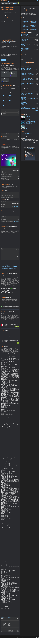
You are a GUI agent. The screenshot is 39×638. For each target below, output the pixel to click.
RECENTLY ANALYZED (16, 0)
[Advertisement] (10, 30)
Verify (7, 330)
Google (7, 297)
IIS (3, 73)
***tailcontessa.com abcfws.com (27, 84)
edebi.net (15, 265)
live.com (32, 28)
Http (4, 346)
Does (9, 274)
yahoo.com (33, 26)
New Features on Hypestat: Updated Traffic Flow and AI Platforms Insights (31, 122)
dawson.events (24, 47)
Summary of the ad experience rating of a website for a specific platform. (9, 187)
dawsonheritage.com (25, 48)
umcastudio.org (24, 43)
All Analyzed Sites (14, 637)
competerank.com (24, 34)
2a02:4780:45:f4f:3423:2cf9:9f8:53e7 (28, 98)
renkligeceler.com (12, 268)
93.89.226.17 (7, 42)
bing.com (24, 25)
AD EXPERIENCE (25, 0)
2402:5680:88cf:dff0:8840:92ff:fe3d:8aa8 (29, 108)
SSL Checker (9, 312)
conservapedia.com (24, 52)
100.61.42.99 (23, 106)
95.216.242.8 (23, 107)
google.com (25, 19)
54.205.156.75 (23, 96)
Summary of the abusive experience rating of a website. (9, 214)
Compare (15, 3)
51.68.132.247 (23, 101)
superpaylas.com (10, 265)
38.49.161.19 (23, 104)
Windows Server (5, 81)
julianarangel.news (24, 39)
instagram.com (34, 21)
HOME (9, 0)
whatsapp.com (34, 29)
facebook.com (25, 21)
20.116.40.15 (23, 97)
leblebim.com (3, 266)
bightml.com (3, 265)
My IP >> (36, 110)
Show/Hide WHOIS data (27, 137)
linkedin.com (33, 25)
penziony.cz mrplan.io (25, 82)
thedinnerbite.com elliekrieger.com (28, 83)
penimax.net (9, 266)
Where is (9, 227)
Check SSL (17, 326)
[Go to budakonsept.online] (13, 9)
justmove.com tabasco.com (26, 73)
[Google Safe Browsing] (1, 306)
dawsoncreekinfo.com (25, 50)
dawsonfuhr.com (24, 35)
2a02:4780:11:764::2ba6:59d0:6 (27, 93)
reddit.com (33, 24)
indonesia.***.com (24, 49)
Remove (24, 139)
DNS (4, 606)
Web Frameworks (12, 73)
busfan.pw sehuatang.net (26, 77)
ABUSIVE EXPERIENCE (30, 0)
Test (18, 342)
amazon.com (33, 22)
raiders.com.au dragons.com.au (27, 79)
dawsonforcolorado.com (25, 44)
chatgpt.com (25, 26)
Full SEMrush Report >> (15, 180)
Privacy (21, 637)
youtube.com (33, 19)
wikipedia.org (25, 28)
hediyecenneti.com (4, 268)
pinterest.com (25, 29)
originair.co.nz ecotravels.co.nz (27, 80)
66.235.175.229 (24, 92)
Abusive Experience (8, 211)
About (24, 637)
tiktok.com (25, 24)
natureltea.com (4, 269)
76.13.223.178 (23, 94)
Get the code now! (29, 148)
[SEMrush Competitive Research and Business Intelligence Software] (5, 144)
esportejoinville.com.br (25, 41)
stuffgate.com (23, 40)
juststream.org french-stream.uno (28, 75)
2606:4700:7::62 (24, 103)
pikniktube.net (10, 269)
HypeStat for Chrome (30, 62)
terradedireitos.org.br (25, 36)
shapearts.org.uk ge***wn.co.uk (27, 74)
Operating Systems (4, 79)
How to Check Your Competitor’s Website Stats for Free (31, 127)
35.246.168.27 (23, 99)
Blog (18, 637)
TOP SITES (11, 0)
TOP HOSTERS (20, 0)
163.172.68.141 (23, 90)
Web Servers (4, 72)
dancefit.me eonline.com (26, 68)
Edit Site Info (3, 59)
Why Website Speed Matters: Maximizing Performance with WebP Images (31, 118)
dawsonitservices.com (25, 38)
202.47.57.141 (23, 102)
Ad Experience (7, 184)
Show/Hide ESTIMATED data (28, 133)
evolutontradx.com (24, 45)
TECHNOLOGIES (35, 0)
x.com (24, 22)
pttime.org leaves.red (25, 69)
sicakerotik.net (15, 266)
